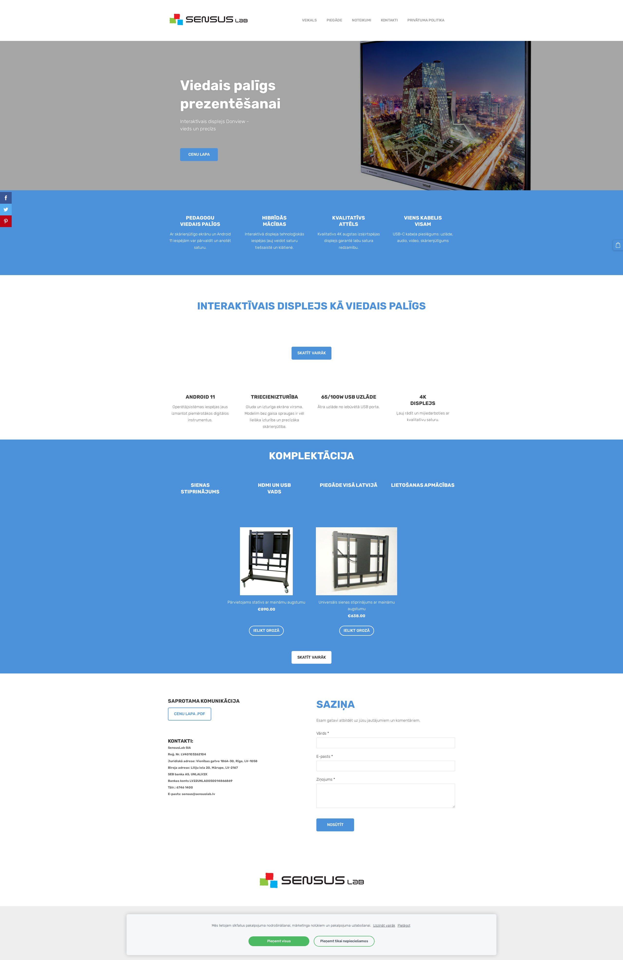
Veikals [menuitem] (309, 20)
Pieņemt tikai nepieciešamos (344, 941)
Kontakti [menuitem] (389, 20)
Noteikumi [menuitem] (361, 20)
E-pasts (324, 756)
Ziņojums (325, 779)
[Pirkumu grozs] (618, 245)
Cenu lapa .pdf (189, 713)
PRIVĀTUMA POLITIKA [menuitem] (425, 20)
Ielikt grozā (266, 630)
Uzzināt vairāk (384, 925)
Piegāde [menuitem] (334, 20)
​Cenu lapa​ (199, 154)
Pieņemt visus (279, 941)
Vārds (322, 733)
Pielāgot (404, 925)
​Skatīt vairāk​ (311, 353)
